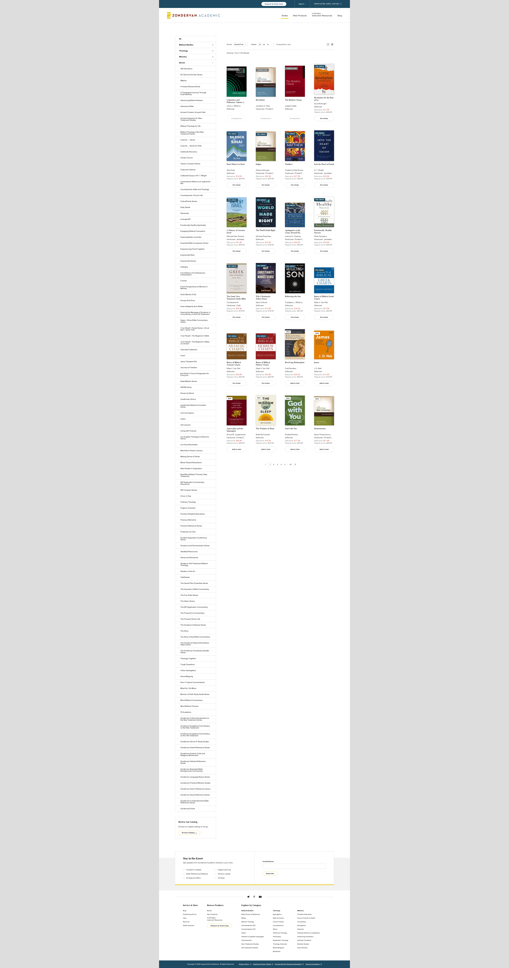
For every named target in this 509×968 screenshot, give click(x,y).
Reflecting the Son (293, 296)
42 (290, 464)
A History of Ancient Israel (236, 231)
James (316, 362)
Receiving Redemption (294, 362)
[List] (332, 44)
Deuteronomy (320, 428)
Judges (258, 164)
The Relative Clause (293, 100)
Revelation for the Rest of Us (324, 98)
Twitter (248, 897)
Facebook (254, 897)
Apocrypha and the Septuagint (235, 429)
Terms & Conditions (312, 964)
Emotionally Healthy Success (323, 231)
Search (341, 3)
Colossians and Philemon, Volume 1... (236, 101)
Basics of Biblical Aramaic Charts (234, 363)
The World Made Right (265, 230)
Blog (184, 911)
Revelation (260, 100)
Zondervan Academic (193, 15)
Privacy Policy (244, 964)
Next (295, 464)
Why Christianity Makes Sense (263, 297)
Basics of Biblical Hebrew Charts (263, 363)
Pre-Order (324, 118)
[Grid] (328, 44)
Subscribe (270, 873)
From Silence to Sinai (236, 164)
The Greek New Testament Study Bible (236, 297)
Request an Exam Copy (274, 4)
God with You (291, 428)
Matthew (289, 164)
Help (184, 918)
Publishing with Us (189, 914)
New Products (212, 914)
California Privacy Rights (262, 964)
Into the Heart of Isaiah (324, 164)
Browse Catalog (188, 833)
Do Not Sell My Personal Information (288, 964)
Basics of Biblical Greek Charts (324, 297)
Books (209, 911)
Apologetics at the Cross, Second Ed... (293, 231)
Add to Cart (295, 383)
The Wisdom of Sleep (265, 428)
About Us (186, 922)
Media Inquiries (188, 925)
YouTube (260, 897)
